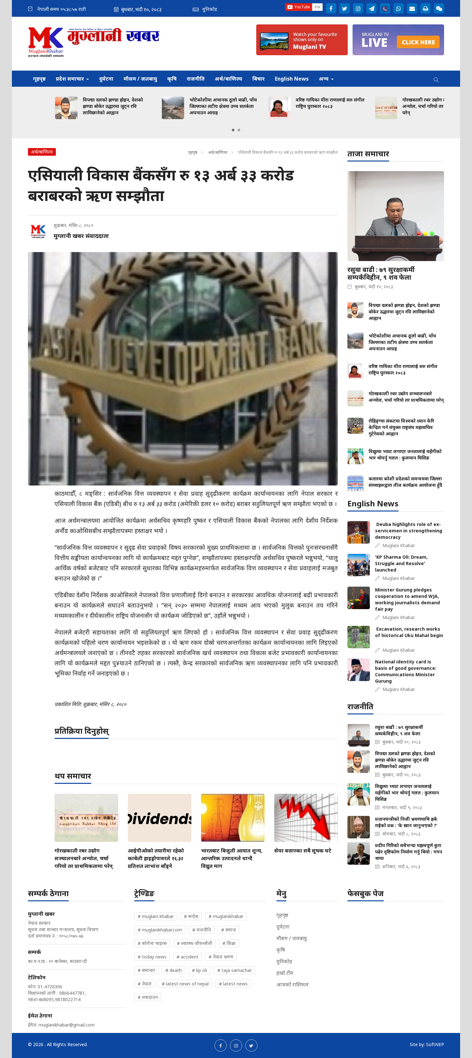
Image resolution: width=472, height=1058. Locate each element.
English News (292, 78)
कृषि (172, 78)
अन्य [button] (324, 78)
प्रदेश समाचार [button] (70, 78)
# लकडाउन (148, 997)
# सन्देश (191, 916)
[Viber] (385, 8)
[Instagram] (358, 8)
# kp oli (199, 970)
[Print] (425, 8)
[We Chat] (439, 8)
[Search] (436, 79)
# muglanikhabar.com (160, 930)
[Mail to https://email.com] (412, 8)
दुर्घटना (106, 78)
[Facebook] (331, 8)
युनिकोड (284, 961)
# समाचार (146, 970)
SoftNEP (435, 1044)
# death (173, 970)
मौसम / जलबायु (140, 78)
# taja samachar (234, 970)
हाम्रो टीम (284, 972)
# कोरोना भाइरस (152, 943)
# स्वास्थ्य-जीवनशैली (194, 943)
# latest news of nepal (185, 984)
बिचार (258, 78)
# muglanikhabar (226, 916)
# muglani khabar (156, 916)
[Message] (371, 8)
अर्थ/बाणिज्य (228, 78)
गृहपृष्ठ (39, 78)
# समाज (228, 930)
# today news (152, 957)
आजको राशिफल (292, 984)
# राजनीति (201, 930)
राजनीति (196, 78)
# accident (187, 957)
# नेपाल (145, 984)
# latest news (233, 984)
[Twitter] (344, 8)
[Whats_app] (398, 8)
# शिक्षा (229, 943)
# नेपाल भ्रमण (221, 957)
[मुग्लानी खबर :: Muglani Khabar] (94, 44)
